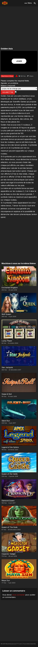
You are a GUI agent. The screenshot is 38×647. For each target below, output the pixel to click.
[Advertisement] (19, 27)
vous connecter (18, 595)
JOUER (19, 61)
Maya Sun (6, 580)
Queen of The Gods (9, 527)
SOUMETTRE (7, 92)
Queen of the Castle (10, 474)
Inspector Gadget (8, 554)
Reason (8, 86)
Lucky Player (7, 341)
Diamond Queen (8, 501)
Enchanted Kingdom (10, 287)
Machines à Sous (7, 76)
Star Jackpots (7, 367)
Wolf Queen (6, 314)
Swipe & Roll (7, 394)
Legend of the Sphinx (10, 447)
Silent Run (6, 421)
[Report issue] (17, 76)
